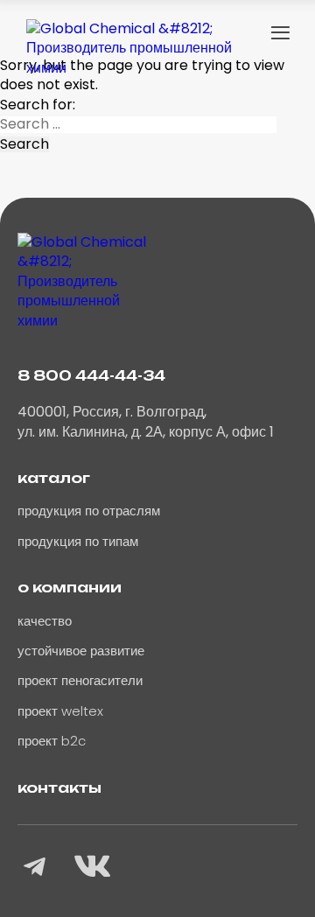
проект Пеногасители (80, 680)
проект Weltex (60, 711)
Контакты (60, 787)
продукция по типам (78, 541)
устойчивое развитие (81, 650)
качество (45, 621)
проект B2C (52, 741)
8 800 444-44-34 (91, 375)
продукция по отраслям (89, 510)
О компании (70, 587)
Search (24, 144)
